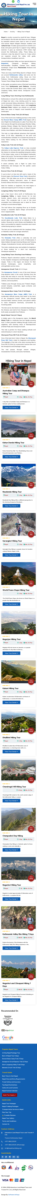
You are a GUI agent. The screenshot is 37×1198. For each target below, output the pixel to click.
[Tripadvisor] (14, 1157)
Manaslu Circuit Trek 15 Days (11, 1067)
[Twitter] (6, 1157)
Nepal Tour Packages (9, 1103)
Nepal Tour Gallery (8, 1118)
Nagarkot (4, 63)
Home (6, 31)
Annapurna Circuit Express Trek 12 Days (15, 1061)
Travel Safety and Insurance (11, 1082)
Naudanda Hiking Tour (12, 492)
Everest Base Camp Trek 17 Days (12, 1059)
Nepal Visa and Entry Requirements (13, 1079)
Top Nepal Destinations (9, 1085)
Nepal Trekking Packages (10, 1106)
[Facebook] (2, 1157)
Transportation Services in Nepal (12, 1109)
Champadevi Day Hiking (13, 836)
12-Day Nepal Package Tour (11, 1053)
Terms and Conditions (9, 1121)
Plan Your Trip (6, 1112)
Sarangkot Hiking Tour (12, 541)
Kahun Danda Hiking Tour (13, 443)
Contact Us (5, 1124)
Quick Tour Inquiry (9, 1095)
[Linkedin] (17, 1157)
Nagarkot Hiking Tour (12, 885)
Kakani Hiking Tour (11, 688)
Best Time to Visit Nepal (10, 1076)
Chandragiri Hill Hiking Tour (14, 787)
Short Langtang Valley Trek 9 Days (13, 1064)
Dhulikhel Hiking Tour (11, 737)
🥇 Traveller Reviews (9, 1115)
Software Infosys (13, 1194)
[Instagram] (9, 1157)
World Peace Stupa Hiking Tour (16, 590)
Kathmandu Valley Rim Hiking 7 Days (18, 934)
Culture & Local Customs (10, 1088)
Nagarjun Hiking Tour (12, 639)
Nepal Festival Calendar (10, 1091)
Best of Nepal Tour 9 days (10, 1056)
